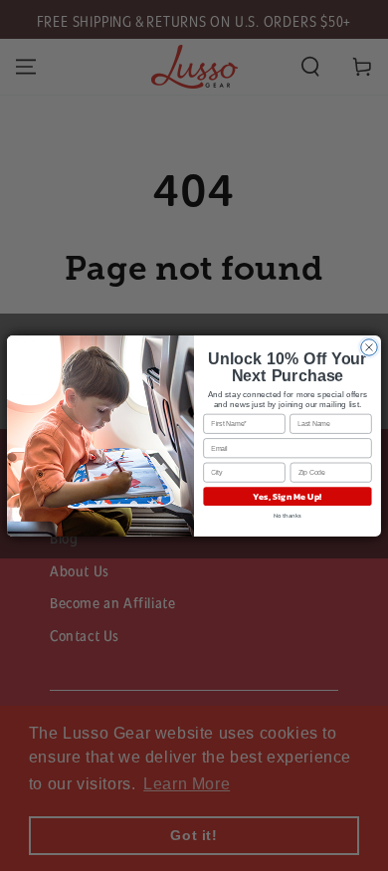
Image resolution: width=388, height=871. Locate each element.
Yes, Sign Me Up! (287, 496)
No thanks (288, 514)
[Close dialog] (369, 346)
